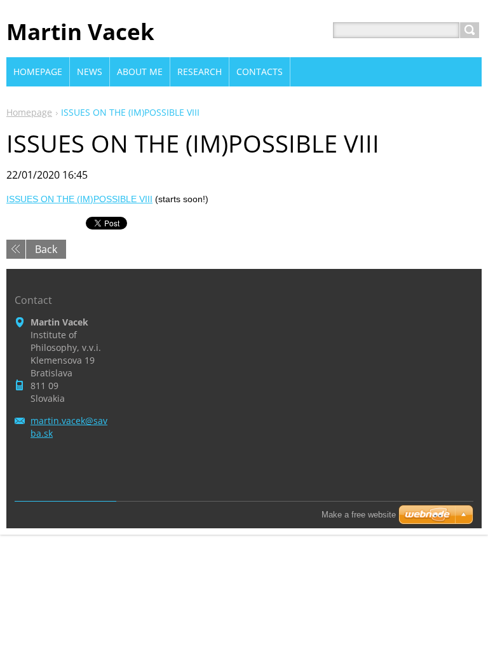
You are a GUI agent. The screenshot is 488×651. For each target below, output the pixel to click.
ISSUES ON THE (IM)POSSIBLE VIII (79, 199)
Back (46, 249)
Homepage (29, 112)
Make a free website (359, 514)
